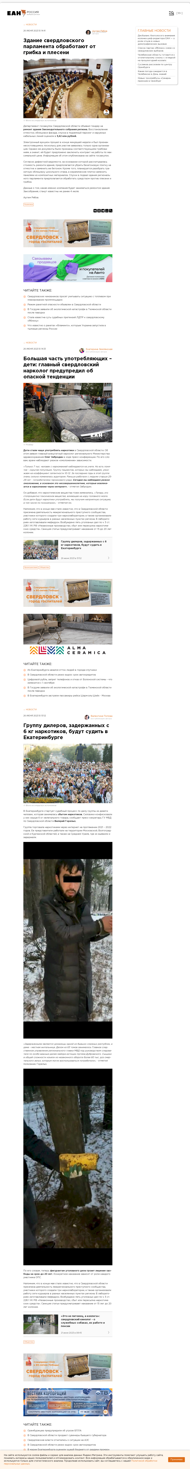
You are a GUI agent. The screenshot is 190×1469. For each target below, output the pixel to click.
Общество (44, 567)
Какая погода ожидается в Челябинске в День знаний (152, 72)
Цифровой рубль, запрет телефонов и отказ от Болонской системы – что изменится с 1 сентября (70, 681)
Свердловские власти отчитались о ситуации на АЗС (58, 1440)
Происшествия (30, 567)
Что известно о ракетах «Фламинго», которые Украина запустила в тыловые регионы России (67, 327)
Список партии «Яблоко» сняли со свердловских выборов (156, 49)
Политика (28, 204)
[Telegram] (103, 210)
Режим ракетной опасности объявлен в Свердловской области (64, 305)
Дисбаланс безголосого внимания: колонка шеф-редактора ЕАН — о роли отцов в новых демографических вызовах (156, 40)
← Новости (30, 25)
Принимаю (176, 1460)
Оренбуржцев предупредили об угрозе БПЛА (55, 1431)
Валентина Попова (101, 716)
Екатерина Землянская (99, 349)
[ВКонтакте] (95, 210)
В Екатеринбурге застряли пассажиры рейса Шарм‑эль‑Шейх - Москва (69, 696)
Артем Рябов (99, 31)
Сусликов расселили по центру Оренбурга (155, 66)
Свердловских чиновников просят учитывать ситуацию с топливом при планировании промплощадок (69, 298)
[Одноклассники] (99, 210)
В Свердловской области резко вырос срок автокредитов (62, 675)
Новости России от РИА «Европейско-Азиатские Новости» (16, 13)
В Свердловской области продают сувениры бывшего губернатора (67, 1435)
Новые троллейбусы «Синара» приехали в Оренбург (154, 79)
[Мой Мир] (106, 210)
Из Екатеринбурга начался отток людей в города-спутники (62, 670)
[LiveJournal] (110, 210)
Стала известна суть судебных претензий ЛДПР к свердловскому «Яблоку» (66, 319)
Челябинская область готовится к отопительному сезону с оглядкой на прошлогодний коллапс (156, 57)
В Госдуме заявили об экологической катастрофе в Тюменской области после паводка (69, 311)
